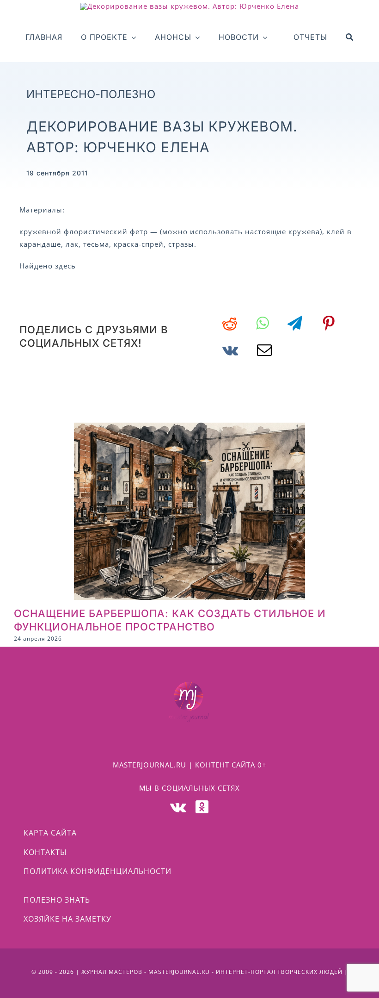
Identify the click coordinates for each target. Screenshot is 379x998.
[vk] (178, 806)
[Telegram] (295, 323)
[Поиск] (349, 37)
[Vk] (230, 350)
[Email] (264, 350)
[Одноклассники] (202, 806)
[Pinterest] (329, 323)
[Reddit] (230, 323)
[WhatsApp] (262, 323)
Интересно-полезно (90, 94)
